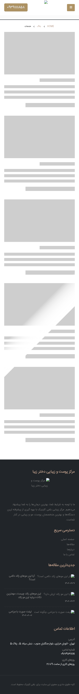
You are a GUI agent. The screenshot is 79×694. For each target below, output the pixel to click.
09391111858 (16, 7)
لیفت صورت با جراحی (20, 611)
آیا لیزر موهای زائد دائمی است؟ (22, 578)
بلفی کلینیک (29, 685)
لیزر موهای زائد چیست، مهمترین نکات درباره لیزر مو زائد (24, 595)
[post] (56, 576)
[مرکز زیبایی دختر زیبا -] (39, 7)
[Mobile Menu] (71, 7)
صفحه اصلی (67, 539)
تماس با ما (68, 554)
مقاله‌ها (70, 544)
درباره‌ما (70, 549)
